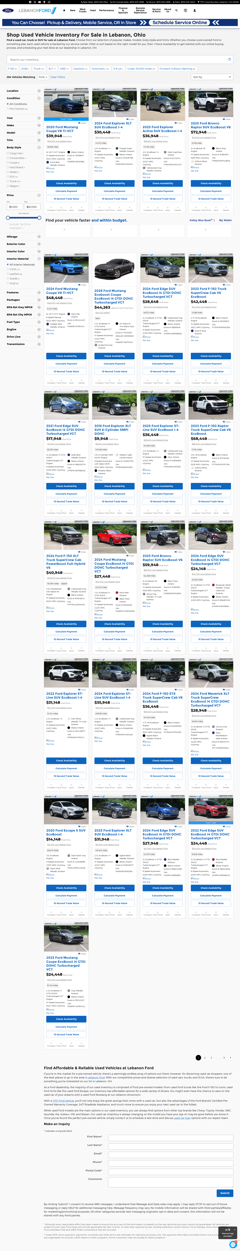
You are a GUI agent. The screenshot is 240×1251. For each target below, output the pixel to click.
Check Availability (66, 183)
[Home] (8, 10)
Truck (38, 68)
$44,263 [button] (113, 309)
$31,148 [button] (59, 704)
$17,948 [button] (58, 440)
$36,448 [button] (155, 436)
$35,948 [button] (107, 704)
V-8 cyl (118, 68)
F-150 (12, 68)
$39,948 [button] (59, 137)
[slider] (8, 218)
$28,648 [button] (155, 303)
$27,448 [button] (107, 578)
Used (93, 10)
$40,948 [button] (59, 574)
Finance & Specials (123, 10)
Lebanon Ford (96, 1077)
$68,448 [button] (204, 440)
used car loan (182, 1117)
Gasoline (80, 68)
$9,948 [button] (106, 440)
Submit (225, 1193)
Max (26, 202)
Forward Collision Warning (177, 68)
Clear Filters (57, 76)
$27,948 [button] (155, 845)
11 (224, 1057)
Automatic (100, 68)
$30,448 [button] (107, 134)
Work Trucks (82, 10)
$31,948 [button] (106, 841)
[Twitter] (35, 2)
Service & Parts (156, 10)
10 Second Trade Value (66, 198)
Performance (106, 10)
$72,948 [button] (203, 134)
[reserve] (120, 22)
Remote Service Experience (140, 10)
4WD (64, 68)
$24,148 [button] (203, 570)
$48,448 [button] (59, 299)
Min (8, 202)
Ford (41, 76)
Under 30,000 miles (141, 68)
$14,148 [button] (58, 841)
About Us (167, 10)
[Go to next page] (230, 1057)
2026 (25, 68)
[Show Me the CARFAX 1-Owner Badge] (51, 170)
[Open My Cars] (194, 10)
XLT (52, 68)
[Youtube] (40, 2)
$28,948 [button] (204, 712)
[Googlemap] (44, 2)
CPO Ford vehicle (63, 1100)
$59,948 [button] (155, 566)
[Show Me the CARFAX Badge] (51, 475)
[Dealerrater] (49, 2)
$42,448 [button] (204, 303)
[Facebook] (30, 2)
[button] (66, 146)
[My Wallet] (185, 10)
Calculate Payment (66, 191)
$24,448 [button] (204, 845)
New (72, 10)
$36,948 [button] (155, 137)
